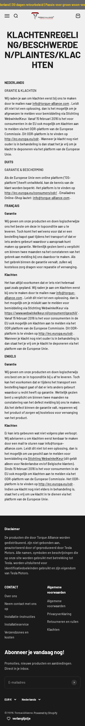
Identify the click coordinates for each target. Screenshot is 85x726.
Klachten (53, 629)
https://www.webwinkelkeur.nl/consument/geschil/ (41, 313)
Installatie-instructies (20, 617)
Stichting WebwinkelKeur (45, 458)
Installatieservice (17, 624)
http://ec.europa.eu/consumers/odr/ (31, 193)
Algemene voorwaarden (56, 603)
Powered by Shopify (45, 712)
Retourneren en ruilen (62, 622)
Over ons (11, 596)
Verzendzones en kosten (17, 634)
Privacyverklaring (59, 614)
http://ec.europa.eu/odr (22, 139)
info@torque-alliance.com (50, 103)
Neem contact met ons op (20, 606)
